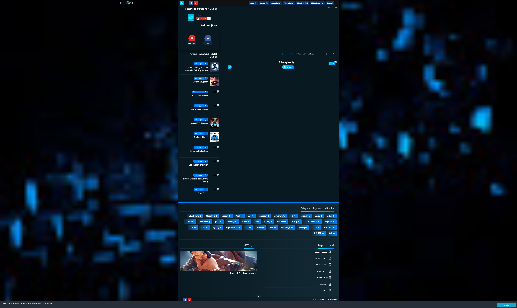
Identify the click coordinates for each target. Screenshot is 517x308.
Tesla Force (203, 193)
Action (329, 216)
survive (259, 227)
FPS (247, 227)
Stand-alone (194, 216)
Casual (317, 216)
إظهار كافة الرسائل (289, 54)
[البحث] (182, 3)
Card (249, 216)
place (217, 221)
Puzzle (237, 216)
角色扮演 (317, 233)
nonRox (316, 299)
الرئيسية (330, 3)
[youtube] (196, 3)
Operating (230, 221)
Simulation (263, 216)
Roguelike (328, 221)
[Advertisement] (282, 28)
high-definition (232, 227)
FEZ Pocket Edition (199, 109)
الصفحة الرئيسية (321, 252)
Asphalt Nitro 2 (201, 137)
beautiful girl (285, 227)
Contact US (264, 3)
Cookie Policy (275, 3)
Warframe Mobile (200, 95)
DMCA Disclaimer (317, 3)
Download (288, 67)
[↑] (258, 297)
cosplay (225, 216)
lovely (203, 227)
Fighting (216, 227)
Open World (203, 221)
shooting (301, 227)
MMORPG (328, 227)
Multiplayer (210, 216)
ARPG (271, 227)
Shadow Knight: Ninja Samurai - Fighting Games (196, 68)
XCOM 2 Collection (199, 123)
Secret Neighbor (200, 82)
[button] (506, 305)
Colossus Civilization (199, 151)
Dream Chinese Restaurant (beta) (195, 180)
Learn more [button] (491, 306)
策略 (330, 233)
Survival (280, 221)
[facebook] (191, 3)
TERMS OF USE (302, 3)
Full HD (189, 221)
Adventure (278, 216)
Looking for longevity (198, 165)
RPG (291, 216)
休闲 (191, 227)
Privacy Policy (288, 3)
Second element (311, 221)
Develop (294, 221)
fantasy (267, 221)
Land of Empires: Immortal (243, 273)
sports (314, 227)
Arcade (244, 221)
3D (255, 221)
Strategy (304, 216)
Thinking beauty (286, 62)
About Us (253, 3)
